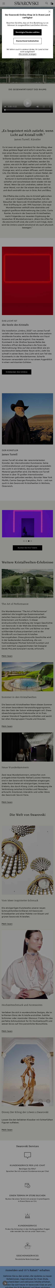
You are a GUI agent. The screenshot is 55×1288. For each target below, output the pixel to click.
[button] (49, 11)
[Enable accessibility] (5, 1283)
